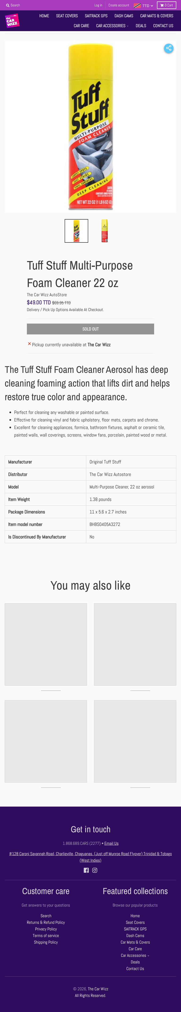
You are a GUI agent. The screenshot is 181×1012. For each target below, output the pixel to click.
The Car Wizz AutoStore (47, 295)
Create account (118, 5)
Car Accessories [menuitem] (110, 25)
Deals (135, 962)
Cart (169, 5)
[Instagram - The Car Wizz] (95, 870)
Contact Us (135, 968)
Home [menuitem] (44, 15)
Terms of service (46, 935)
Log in (98, 5)
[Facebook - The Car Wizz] (86, 870)
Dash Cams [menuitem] (124, 15)
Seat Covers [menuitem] (67, 15)
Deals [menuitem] (141, 25)
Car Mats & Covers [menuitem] (156, 15)
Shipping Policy (46, 942)
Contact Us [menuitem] (163, 25)
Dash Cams (135, 935)
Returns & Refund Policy (46, 922)
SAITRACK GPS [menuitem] (96, 15)
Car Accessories (133, 955)
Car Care (135, 948)
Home (135, 915)
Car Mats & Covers (135, 942)
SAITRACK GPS (135, 929)
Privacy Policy (46, 929)
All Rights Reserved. (90, 995)
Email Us (111, 843)
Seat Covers (135, 922)
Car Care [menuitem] (81, 25)
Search (46, 915)
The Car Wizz (98, 988)
